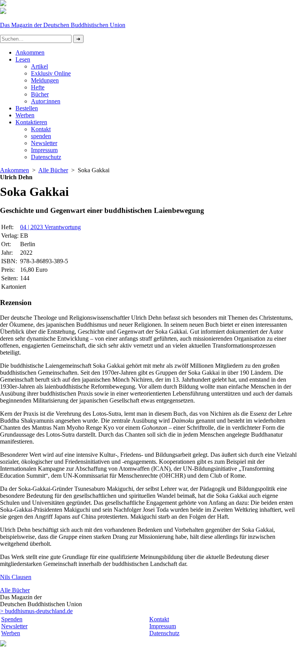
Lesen (22, 59)
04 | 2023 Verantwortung (50, 227)
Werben (24, 115)
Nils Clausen (15, 577)
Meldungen (45, 80)
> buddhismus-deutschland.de (36, 611)
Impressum (44, 150)
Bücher (40, 94)
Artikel (39, 66)
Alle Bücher (53, 170)
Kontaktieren (31, 122)
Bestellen (26, 108)
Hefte (37, 87)
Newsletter (44, 143)
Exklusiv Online (51, 73)
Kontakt (41, 129)
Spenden (11, 619)
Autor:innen (45, 101)
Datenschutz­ (46, 157)
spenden (41, 136)
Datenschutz (164, 633)
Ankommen (29, 52)
